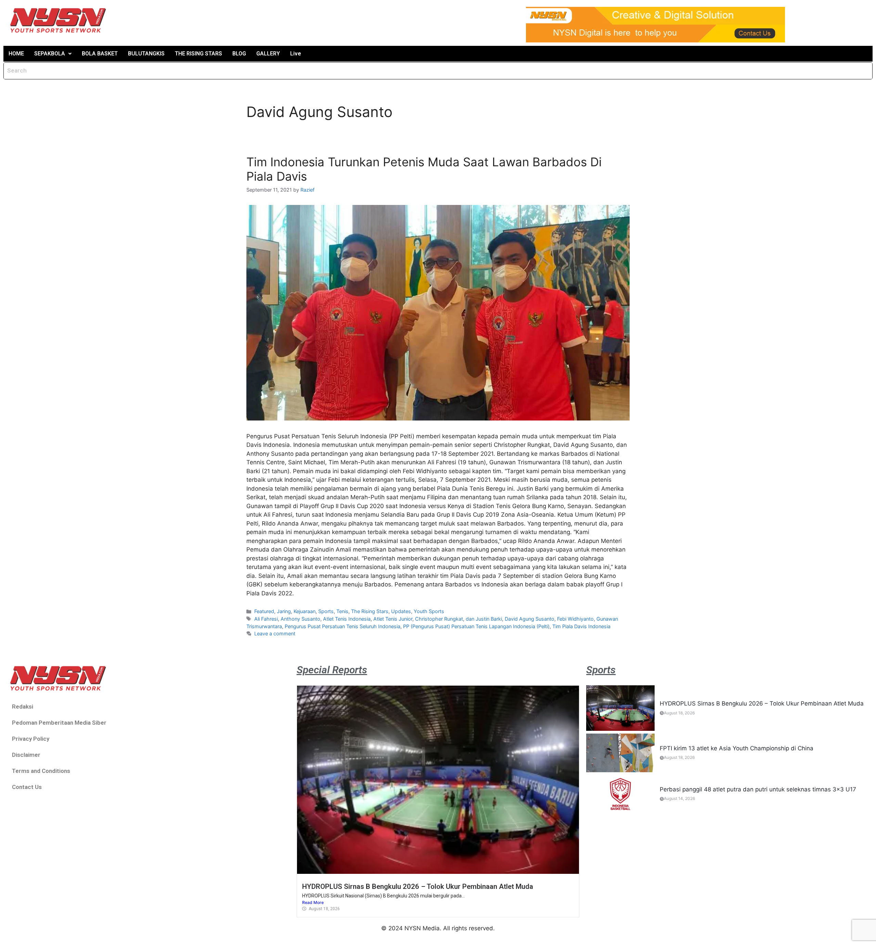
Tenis (342, 611)
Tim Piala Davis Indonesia (581, 626)
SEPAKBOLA (49, 53)
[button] (53, 54)
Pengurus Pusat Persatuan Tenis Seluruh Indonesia (342, 626)
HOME (16, 53)
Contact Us (27, 787)
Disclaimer (26, 754)
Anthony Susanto (300, 619)
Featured (264, 611)
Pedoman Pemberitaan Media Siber (59, 722)
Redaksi (22, 706)
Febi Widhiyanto (575, 619)
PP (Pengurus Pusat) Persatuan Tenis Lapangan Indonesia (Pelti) (476, 626)
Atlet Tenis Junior (392, 619)
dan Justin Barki (484, 619)
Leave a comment (274, 633)
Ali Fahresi (266, 619)
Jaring (284, 611)
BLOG (239, 53)
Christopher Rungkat (439, 619)
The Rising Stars (369, 611)
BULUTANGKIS (146, 53)
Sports (326, 611)
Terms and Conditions (41, 770)
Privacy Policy (30, 738)
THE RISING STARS (198, 53)
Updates (401, 611)
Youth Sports (429, 611)
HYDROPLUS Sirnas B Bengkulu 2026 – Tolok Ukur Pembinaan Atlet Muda (417, 886)
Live (295, 53)
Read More (313, 902)
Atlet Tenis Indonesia (347, 619)
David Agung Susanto (529, 619)
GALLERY (268, 53)
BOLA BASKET (100, 53)
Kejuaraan (304, 611)
